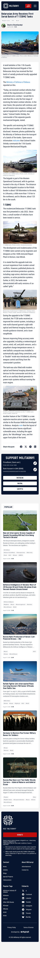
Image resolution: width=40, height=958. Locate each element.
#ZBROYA (21, 555)
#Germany (6, 750)
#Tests (5, 555)
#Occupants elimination (19, 799)
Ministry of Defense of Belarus (18, 82)
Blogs (5, 873)
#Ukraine (15, 555)
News (5, 866)
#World (17, 20)
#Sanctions (29, 604)
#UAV (10, 555)
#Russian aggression (20, 604)
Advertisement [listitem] (26, 866)
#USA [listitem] (5, 915)
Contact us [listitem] (25, 870)
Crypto (20, 489)
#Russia (12, 604)
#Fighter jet (17, 703)
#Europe (11, 703)
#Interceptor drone (21, 552)
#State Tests (29, 552)
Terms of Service (28, 927)
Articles (5, 870)
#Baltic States (7, 700)
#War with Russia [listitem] (8, 902)
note (21, 425)
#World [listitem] (5, 899)
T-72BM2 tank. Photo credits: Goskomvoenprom (17, 245)
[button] (34, 6)
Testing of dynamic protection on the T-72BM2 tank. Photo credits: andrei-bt (18, 412)
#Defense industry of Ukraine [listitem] (9, 891)
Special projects (8, 877)
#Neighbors (6, 604)
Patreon (20, 478)
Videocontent (7, 880)
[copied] (35, 463)
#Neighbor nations (6, 20)
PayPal (20, 483)
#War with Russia (7, 607)
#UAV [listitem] (5, 912)
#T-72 (13, 20)
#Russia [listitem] (5, 909)
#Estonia (6, 703)
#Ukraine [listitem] (6, 895)
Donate (20, 835)
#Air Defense (7, 550)
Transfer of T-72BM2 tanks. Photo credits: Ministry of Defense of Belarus (18, 174)
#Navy (34, 797)
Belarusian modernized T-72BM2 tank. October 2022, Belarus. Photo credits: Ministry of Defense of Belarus (19, 311)
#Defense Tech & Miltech (9, 552)
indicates (16, 140)
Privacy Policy (11, 927)
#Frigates (6, 797)
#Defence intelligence (8, 602)
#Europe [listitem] (5, 905)
